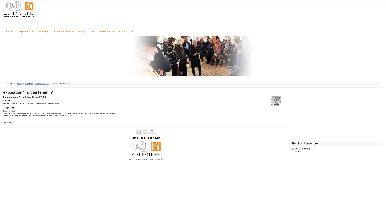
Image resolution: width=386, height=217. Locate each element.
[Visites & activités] (72, 31)
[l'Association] (112, 31)
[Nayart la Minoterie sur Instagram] (145, 132)
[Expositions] (31, 31)
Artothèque (43, 31)
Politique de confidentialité (155, 159)
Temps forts (85, 31)
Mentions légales (143, 159)
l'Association (105, 31)
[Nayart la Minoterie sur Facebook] (139, 132)
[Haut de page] (382, 213)
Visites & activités (62, 31)
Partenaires (124, 31)
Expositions (24, 31)
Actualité (9, 31)
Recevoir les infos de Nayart (145, 137)
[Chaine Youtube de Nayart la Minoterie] (151, 132)
